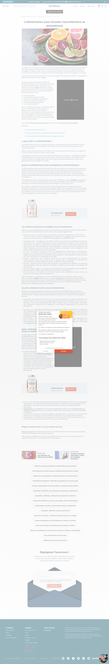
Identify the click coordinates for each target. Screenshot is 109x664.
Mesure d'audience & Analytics (47, 342)
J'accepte (63, 351)
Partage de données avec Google (47, 341)
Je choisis (45, 351)
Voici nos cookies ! (44, 344)
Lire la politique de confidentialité (46, 334)
